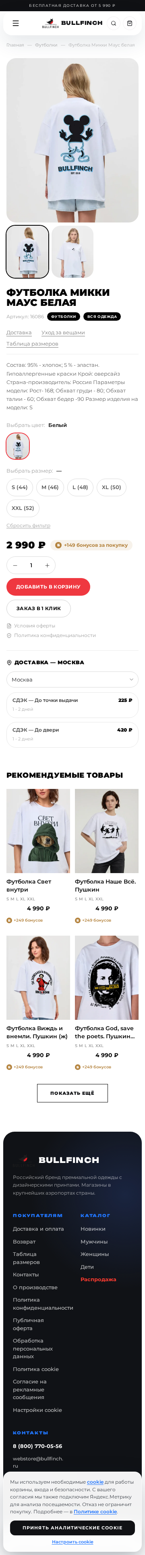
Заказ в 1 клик (39, 608)
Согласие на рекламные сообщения (30, 1389)
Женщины (95, 1254)
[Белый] (17, 446)
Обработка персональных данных (33, 1348)
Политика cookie (36, 1369)
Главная (15, 45)
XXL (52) (23, 508)
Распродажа (98, 1279)
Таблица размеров (32, 343)
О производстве (35, 1287)
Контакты (26, 1274)
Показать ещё (72, 1093)
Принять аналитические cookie (72, 1528)
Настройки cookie (37, 1410)
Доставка (19, 332)
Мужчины (94, 1241)
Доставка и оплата (38, 1228)
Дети (87, 1267)
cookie (95, 1482)
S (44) (20, 487)
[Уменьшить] (15, 565)
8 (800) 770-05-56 (37, 1446)
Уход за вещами (63, 332)
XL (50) (111, 487)
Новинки (93, 1228)
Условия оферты (34, 626)
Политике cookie (95, 1511)
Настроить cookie (72, 1542)
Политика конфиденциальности (55, 635)
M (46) (50, 487)
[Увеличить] (47, 565)
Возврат (24, 1241)
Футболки (46, 45)
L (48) (80, 487)
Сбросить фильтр (28, 525)
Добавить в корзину (48, 587)
